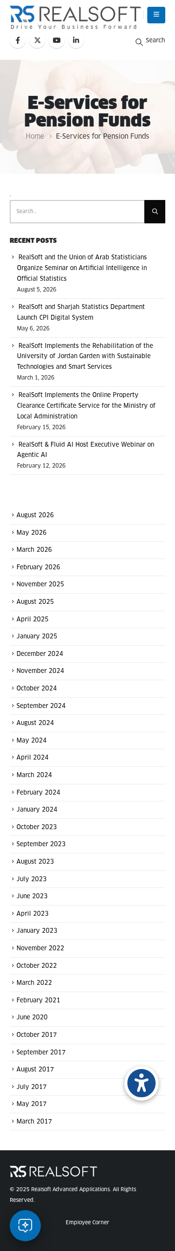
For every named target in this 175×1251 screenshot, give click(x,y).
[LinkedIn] (76, 40)
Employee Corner (87, 1222)
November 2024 (40, 671)
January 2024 (37, 810)
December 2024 (40, 654)
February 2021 (38, 1000)
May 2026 (32, 533)
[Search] (154, 211)
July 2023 (32, 879)
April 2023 (33, 914)
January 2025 (37, 637)
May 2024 (32, 740)
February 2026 (38, 567)
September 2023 (41, 845)
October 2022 (37, 966)
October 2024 (37, 689)
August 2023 (35, 862)
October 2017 (37, 1035)
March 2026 (34, 550)
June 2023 (32, 897)
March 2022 (34, 983)
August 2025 (35, 602)
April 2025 (33, 619)
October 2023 (37, 827)
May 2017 (32, 1104)
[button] (156, 15)
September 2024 (41, 706)
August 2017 (35, 1070)
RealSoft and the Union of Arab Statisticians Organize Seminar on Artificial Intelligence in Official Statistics (82, 268)
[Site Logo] (75, 17)
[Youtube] (57, 40)
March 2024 (34, 776)
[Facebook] (18, 40)
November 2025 (40, 585)
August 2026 (35, 516)
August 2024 (35, 723)
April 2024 (33, 758)
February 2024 (38, 793)
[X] (37, 40)
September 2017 (41, 1052)
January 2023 (37, 931)
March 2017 (34, 1121)
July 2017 (32, 1087)
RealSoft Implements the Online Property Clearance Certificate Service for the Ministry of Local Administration (86, 406)
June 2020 (32, 1018)
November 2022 (40, 949)
